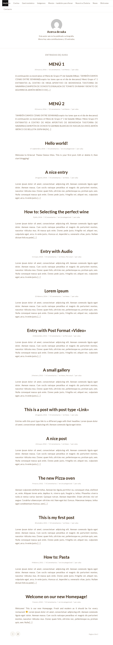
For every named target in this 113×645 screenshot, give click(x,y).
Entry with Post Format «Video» (56, 330)
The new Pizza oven (56, 478)
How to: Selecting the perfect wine (56, 211)
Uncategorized (68, 149)
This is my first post (56, 517)
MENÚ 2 (56, 103)
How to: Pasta (56, 556)
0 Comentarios (54, 70)
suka (76, 70)
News (67, 178)
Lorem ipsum (56, 290)
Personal (69, 257)
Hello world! (56, 143)
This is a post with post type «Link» (56, 409)
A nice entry (56, 172)
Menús (67, 70)
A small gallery (56, 369)
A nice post (56, 438)
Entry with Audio (56, 251)
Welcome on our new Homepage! (56, 596)
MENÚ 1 (56, 64)
